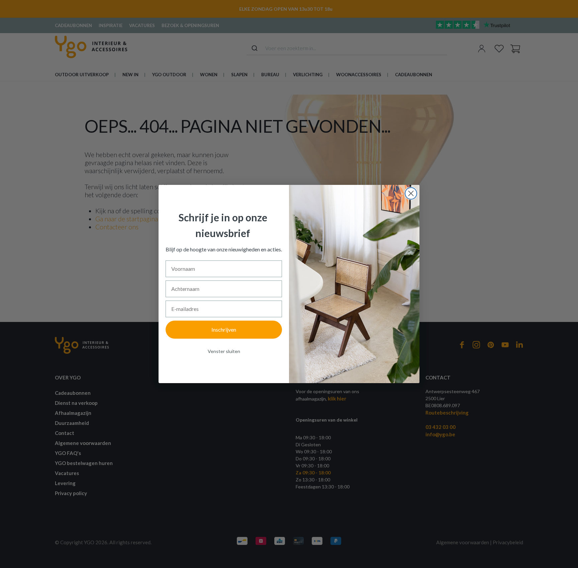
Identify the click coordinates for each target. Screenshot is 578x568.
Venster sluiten (224, 351)
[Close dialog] (411, 193)
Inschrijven (223, 329)
